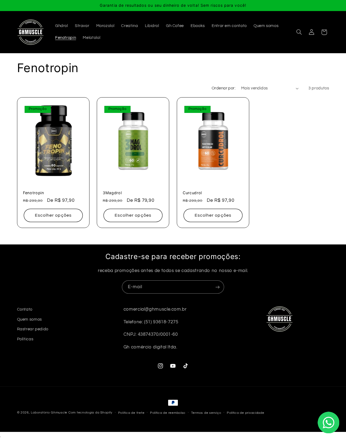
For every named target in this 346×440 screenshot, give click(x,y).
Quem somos (29, 319)
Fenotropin (33, 192)
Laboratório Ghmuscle (49, 412)
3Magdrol (112, 192)
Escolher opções (53, 215)
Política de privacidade (245, 412)
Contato (24, 309)
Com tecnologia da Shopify (90, 412)
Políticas (25, 339)
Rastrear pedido (32, 329)
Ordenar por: (223, 88)
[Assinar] (217, 287)
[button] (299, 32)
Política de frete (131, 412)
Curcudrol (192, 192)
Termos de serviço (206, 412)
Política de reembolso (167, 412)
